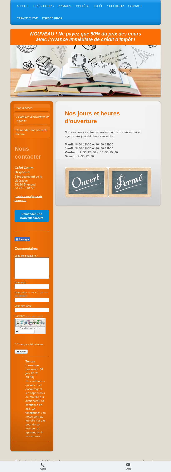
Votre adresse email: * (32, 294)
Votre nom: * (21, 282)
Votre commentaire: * (26, 255)
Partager (23, 239)
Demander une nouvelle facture (31, 216)
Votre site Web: (23, 306)
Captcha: (29, 316)
